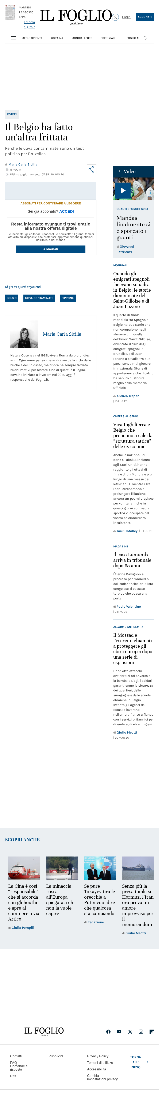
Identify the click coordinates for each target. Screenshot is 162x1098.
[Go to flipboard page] (152, 1032)
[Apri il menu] (13, 38)
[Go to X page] (130, 1032)
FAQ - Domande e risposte (19, 1066)
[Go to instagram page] (141, 1032)
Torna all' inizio (135, 1062)
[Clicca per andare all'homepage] (44, 1031)
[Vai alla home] (76, 17)
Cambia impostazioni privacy (102, 1077)
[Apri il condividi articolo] (91, 169)
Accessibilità (96, 1069)
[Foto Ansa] (133, 188)
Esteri (12, 114)
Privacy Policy (97, 1056)
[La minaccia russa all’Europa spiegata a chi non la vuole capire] (60, 868)
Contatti (16, 1056)
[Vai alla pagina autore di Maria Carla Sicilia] (24, 334)
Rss (13, 1076)
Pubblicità (56, 1056)
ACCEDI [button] (66, 211)
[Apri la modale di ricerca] (145, 38)
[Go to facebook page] (108, 1032)
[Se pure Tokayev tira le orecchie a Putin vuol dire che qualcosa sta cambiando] (98, 868)
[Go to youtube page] (119, 1032)
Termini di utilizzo (100, 1063)
